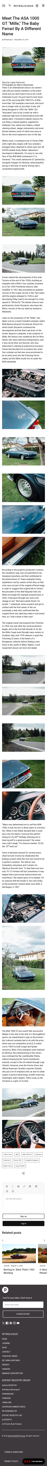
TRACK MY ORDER (9, 1356)
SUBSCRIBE (23, 1314)
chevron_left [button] (2, 1240)
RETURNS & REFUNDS (11, 1360)
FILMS (4, 1339)
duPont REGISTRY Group (16, 1436)
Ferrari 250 (17, 1160)
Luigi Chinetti (20, 1166)
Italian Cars (7, 1166)
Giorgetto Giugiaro (31, 1160)
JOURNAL (6, 1343)
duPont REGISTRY (9, 1385)
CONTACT (6, 1352)
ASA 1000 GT (27, 1154)
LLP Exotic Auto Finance (12, 1424)
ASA (17, 1154)
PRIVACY (6, 1365)
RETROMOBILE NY (9, 1411)
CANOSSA (6, 1398)
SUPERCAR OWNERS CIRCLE (14, 1407)
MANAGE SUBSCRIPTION (12, 1373)
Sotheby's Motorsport (11, 1390)
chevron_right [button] (44, 1240)
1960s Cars (7, 1154)
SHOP (4, 1348)
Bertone (39, 1154)
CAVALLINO (6, 1402)
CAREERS (6, 1369)
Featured (6, 1160)
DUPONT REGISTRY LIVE (12, 1415)
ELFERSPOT (7, 1420)
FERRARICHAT (8, 1394)
